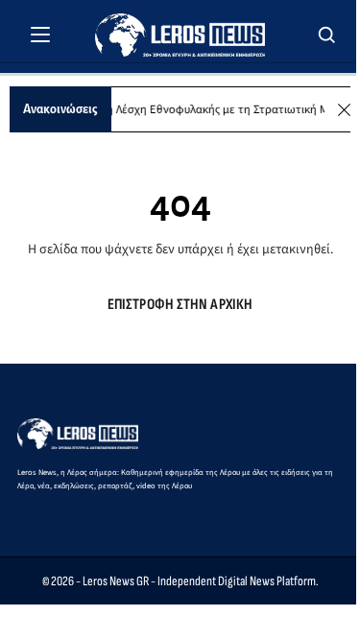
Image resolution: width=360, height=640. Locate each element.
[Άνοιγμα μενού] (40, 35)
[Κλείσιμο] (344, 110)
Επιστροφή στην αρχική (180, 305)
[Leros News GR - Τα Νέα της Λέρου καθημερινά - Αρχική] (180, 35)
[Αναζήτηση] (327, 35)
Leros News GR (116, 581)
